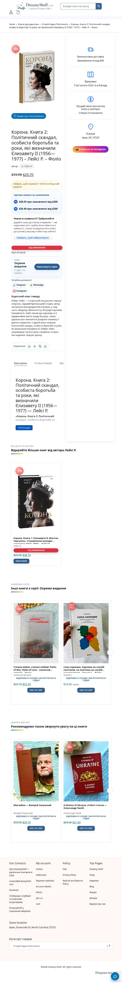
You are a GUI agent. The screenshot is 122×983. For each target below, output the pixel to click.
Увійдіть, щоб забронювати (33, 237)
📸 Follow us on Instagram (90, 149)
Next (110, 652)
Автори (93, 898)
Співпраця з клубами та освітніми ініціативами (20, 899)
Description (20, 363)
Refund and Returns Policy (73, 882)
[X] (40, 346)
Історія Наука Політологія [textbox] (60, 946)
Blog (92, 886)
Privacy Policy (69, 874)
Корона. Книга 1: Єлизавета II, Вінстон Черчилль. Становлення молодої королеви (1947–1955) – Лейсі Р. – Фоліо (36, 542)
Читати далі (24, 427)
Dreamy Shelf (96, 869)
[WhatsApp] (35, 346)
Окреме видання (20, 264)
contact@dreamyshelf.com (20, 883)
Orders (39, 869)
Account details (43, 886)
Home (12, 24)
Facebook (13, 890)
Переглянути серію (47, 266)
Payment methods (45, 880)
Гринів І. (68, 674)
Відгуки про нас (98, 903)
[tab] (20, 363)
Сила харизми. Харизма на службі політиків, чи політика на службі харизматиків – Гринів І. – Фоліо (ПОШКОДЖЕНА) (84, 671)
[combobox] (61, 945)
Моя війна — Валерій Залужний (32, 805)
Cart (38, 903)
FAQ (65, 869)
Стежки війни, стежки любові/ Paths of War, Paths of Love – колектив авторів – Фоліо (35, 669)
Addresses (41, 874)
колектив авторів (22, 674)
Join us (39, 898)
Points (39, 892)
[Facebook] (29, 346)
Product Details (43, 363)
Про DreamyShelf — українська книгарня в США (20, 872)
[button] (10, 6)
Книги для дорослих (28, 24)
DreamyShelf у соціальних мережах (19, 909)
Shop (92, 874)
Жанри (93, 892)
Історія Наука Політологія (55, 24)
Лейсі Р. (28, 166)
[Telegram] (45, 346)
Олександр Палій (72, 813)
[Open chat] (115, 976)
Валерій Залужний (23, 813)
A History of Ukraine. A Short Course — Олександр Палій (85, 806)
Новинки (94, 880)
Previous (12, 652)
